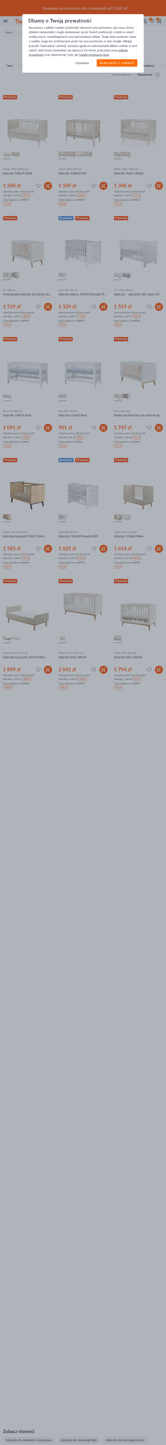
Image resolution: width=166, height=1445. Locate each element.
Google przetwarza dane (94, 55)
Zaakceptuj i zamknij (117, 63)
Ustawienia (82, 63)
